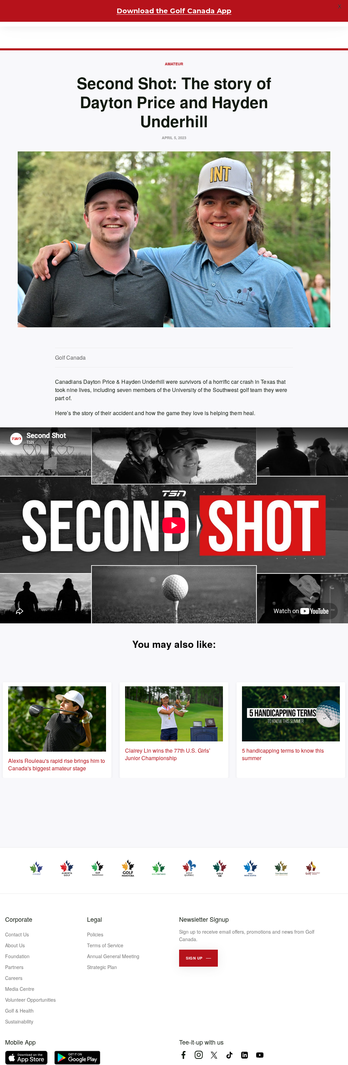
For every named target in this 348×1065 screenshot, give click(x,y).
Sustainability (19, 1021)
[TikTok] (229, 1055)
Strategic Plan (102, 967)
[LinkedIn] (244, 1055)
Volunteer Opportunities (30, 999)
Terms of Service (105, 945)
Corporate (18, 919)
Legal (94, 919)
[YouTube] (260, 1055)
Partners (14, 967)
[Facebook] (183, 1055)
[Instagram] (198, 1055)
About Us (15, 945)
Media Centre (19, 988)
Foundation (17, 956)
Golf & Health (19, 1010)
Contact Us (17, 934)
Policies (95, 934)
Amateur (174, 63)
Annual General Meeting (113, 956)
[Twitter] (214, 1055)
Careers (13, 977)
